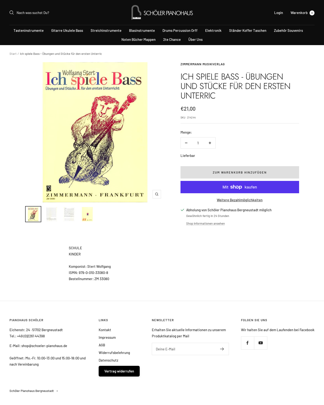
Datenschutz (108, 360)
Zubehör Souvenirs (288, 30)
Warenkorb (302, 12)
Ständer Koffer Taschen (247, 30)
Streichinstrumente (106, 30)
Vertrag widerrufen (119, 371)
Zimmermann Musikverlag (203, 64)
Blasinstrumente (142, 30)
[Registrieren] (222, 349)
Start (13, 54)
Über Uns (195, 39)
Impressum (107, 337)
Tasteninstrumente (29, 30)
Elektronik (213, 30)
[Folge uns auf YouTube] (260, 342)
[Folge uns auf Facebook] (247, 342)
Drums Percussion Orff (180, 30)
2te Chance (172, 39)
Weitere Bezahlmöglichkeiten (240, 200)
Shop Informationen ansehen (205, 223)
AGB (102, 345)
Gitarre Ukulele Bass (67, 30)
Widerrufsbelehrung (114, 352)
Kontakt (105, 330)
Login (278, 12)
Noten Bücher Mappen (138, 39)
